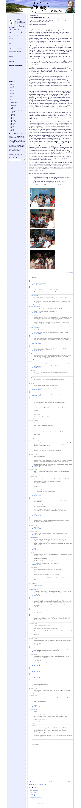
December (13, 101)
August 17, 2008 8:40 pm (37, 665)
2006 (11, 126)
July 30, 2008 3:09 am (36, 395)
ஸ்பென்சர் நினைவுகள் (13, 58)
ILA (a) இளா (33, 345)
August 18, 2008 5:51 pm (37, 685)
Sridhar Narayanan (34, 281)
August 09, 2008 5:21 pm (37, 606)
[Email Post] (71, 270)
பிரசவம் (10, 43)
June (12, 115)
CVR (31, 383)
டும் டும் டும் (32, 794)
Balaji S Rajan (33, 589)
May (12, 117)
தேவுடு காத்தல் (11, 61)
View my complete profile (14, 29)
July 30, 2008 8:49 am (36, 451)
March (12, 120)
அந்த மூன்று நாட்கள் (13, 53)
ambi (31, 552)
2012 (11, 93)
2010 (11, 96)
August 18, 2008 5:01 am (37, 671)
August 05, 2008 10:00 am (37, 564)
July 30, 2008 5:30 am (36, 438)
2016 (11, 87)
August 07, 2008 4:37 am (37, 586)
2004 (11, 129)
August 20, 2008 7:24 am (37, 706)
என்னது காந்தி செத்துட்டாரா (36, 797)
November (13, 102)
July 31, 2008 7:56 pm (36, 522)
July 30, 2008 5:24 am (36, 418)
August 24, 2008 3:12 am (37, 723)
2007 (11, 124)
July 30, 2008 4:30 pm (36, 474)
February (13, 121)
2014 (11, 90)
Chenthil (32, 583)
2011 (11, 95)
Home (50, 781)
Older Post (31, 781)
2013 (11, 92)
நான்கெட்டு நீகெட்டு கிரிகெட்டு (15, 51)
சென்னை (13, 112)
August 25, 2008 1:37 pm (37, 737)
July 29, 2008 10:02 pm (36, 325)
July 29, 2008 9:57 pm (36, 292)
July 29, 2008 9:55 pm (36, 284)
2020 (11, 84)
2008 (11, 99)
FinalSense (42, 803)
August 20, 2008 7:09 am (37, 693)
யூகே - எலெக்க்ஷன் (34, 790)
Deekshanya (33, 537)
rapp (31, 353)
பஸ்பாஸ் (20, 154)
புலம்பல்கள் (32, 795)
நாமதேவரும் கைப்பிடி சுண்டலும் (15, 48)
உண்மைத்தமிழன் (34, 440)
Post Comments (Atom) (40, 784)
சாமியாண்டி (11, 46)
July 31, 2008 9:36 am (36, 515)
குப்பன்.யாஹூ (33, 420)
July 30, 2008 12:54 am (36, 374)
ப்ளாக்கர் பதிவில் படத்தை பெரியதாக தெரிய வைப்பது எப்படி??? (45, 388)
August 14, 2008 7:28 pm (37, 644)
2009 (11, 98)
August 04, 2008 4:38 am (37, 534)
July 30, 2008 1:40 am (36, 389)
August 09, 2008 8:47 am (37, 595)
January (13, 123)
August (12, 107)
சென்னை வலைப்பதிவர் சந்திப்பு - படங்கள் (39, 17)
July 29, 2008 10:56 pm (36, 350)
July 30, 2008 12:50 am (36, 359)
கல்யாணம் (11, 41)
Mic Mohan (71, 272)
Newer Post (70, 781)
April (12, 118)
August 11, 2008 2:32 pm (37, 612)
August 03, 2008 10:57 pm (37, 528)
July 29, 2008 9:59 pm (36, 312)
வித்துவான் (11, 56)
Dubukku (32, 725)
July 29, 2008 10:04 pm (36, 343)
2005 (11, 127)
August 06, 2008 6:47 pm (37, 580)
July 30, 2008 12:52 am (36, 367)
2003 (11, 130)
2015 (11, 89)
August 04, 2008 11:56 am (37, 549)
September (13, 105)
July (12, 108)
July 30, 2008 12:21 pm (36, 466)
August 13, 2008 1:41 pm (37, 635)
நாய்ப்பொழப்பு (11, 38)
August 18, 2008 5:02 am (37, 677)
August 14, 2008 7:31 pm (37, 651)
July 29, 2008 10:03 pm (36, 333)
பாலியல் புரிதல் (33, 792)
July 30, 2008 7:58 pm (36, 495)
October (13, 104)
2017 (11, 86)
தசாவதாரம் (13, 114)
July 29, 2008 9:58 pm (36, 304)
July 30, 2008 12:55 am (36, 380)
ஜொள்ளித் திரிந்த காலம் (13, 35)
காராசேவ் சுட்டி (40, 585)
